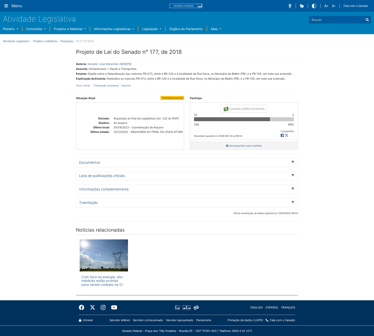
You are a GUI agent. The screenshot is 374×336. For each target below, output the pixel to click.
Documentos (89, 162)
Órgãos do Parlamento (186, 29)
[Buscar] (367, 19)
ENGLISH (257, 307)
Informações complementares (104, 189)
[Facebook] (83, 307)
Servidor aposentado (179, 320)
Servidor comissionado (148, 320)
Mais (215, 29)
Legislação (150, 29)
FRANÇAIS (288, 307)
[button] (290, 6)
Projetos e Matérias (69, 29)
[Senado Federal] (186, 6)
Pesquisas (66, 41)
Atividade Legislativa (39, 19)
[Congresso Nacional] (186, 307)
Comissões (34, 29)
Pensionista (203, 320)
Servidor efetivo (119, 320)
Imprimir (126, 85)
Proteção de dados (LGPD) (245, 320)
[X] (286, 135)
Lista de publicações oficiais (102, 176)
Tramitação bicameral (106, 85)
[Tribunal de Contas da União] (195, 307)
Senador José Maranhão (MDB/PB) (109, 64)
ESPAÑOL (272, 307)
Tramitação (88, 203)
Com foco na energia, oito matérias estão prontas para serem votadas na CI (102, 281)
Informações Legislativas (113, 29)
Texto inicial (83, 85)
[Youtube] (112, 307)
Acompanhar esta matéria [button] (245, 145)
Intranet (87, 320)
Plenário (9, 29)
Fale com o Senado (356, 5)
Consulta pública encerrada (247, 108)
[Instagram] (103, 307)
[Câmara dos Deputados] (178, 307)
